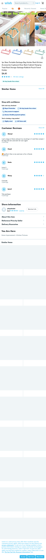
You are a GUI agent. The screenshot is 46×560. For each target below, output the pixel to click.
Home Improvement (8, 235)
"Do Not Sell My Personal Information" (17, 552)
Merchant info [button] (32, 209)
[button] (33, 3)
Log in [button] (37, 3)
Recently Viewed (30, 8)
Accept (23, 557)
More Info (40, 557)
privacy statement (8, 545)
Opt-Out (31, 557)
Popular (4, 8)
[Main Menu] (2, 3)
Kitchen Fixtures (22, 235)
